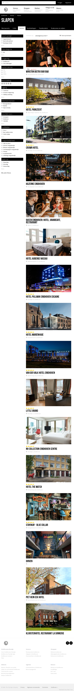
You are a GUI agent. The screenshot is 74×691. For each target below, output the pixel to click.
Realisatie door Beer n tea (66, 689)
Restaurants (6, 28)
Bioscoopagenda (31, 669)
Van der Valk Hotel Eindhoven (40, 372)
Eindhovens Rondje (7, 649)
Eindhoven (6, 61)
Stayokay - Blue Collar (37, 524)
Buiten (5, 106)
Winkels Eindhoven (56, 652)
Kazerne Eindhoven (35, 183)
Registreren (68, 2)
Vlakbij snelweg (7, 94)
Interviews (54, 673)
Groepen (5, 117)
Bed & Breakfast (8, 41)
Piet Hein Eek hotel (35, 597)
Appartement (7, 39)
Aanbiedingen (31, 28)
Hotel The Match (34, 486)
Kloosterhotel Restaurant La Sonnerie (45, 633)
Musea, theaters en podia (8, 667)
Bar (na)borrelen (8, 132)
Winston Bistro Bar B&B (37, 71)
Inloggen (60, 2)
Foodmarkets (43, 28)
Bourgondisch (7, 104)
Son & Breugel (7, 63)
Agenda (28, 665)
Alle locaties (6, 143)
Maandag (5, 162)
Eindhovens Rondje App (8, 654)
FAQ (2, 658)
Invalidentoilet (7, 153)
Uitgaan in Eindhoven (32, 654)
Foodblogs (54, 669)
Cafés (14, 28)
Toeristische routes (7, 671)
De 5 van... (53, 671)
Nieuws (53, 665)
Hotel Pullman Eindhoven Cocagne (42, 296)
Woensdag (6, 166)
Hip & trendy (7, 108)
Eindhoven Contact (6, 656)
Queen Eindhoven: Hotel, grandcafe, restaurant (43, 221)
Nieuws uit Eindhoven (57, 667)
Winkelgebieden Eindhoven (58, 654)
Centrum (5, 90)
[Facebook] (67, 643)
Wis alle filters (6, 173)
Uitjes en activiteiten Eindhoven (10, 669)
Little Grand (32, 410)
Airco (4, 130)
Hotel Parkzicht (34, 109)
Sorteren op (29, 35)
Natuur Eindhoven (6, 675)
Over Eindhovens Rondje (8, 652)
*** (4, 70)
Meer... (3, 45)
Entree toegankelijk (9, 145)
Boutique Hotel (7, 43)
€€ (4, 52)
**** (4, 72)
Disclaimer (45, 687)
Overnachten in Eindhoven (33, 656)
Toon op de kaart (66, 35)
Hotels (21, 28)
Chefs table (6, 134)
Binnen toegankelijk (9, 147)
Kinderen (6, 119)
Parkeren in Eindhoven (57, 656)
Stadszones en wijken (58, 28)
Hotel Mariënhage (34, 334)
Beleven (3, 665)
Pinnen (5, 151)
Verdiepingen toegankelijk (11, 149)
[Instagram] (71, 643)
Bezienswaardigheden (7, 673)
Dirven (29, 561)
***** (4, 74)
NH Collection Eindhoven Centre (41, 448)
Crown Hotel (32, 147)
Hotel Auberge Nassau (36, 258)
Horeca (28, 649)
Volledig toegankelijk (9, 155)
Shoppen (53, 649)
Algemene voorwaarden (33, 687)
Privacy (22, 687)
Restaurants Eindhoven (32, 652)
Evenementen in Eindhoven (34, 667)
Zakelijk (5, 121)
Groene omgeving (8, 92)
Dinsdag (5, 164)
